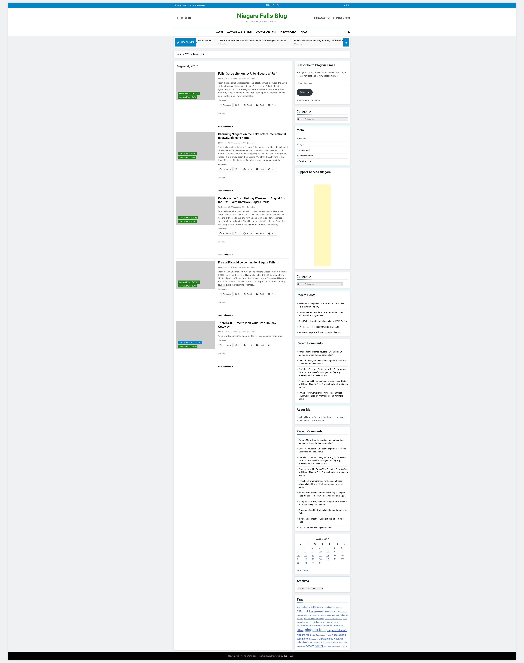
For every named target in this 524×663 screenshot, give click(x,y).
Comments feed (306, 155)
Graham (223, 78)
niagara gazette (325, 635)
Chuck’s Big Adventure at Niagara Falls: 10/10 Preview (312, 5)
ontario (311, 642)
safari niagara (337, 642)
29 (305, 563)
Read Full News (224, 126)
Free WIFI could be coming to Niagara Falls (246, 262)
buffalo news (317, 607)
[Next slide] (348, 5)
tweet (303, 646)
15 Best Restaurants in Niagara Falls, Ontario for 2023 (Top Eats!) (276, 40)
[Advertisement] (322, 225)
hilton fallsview (337, 619)
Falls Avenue (312, 615)
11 (327, 551)
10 (320, 551)
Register (302, 138)
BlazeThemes (289, 656)
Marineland (301, 625)
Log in (301, 144)
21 (298, 559)
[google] (185, 18)
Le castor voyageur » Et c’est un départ (316, 360)
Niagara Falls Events (188, 218)
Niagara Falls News (187, 97)
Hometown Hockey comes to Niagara (328, 496)
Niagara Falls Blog (262, 15)
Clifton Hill (303, 611)
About (219, 32)
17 (320, 555)
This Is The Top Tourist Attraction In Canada (319, 327)
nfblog (300, 630)
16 (313, 555)
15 (305, 555)
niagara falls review (308, 634)
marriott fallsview (312, 625)
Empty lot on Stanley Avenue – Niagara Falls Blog (321, 501)
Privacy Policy (288, 32)
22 (305, 559)
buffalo (307, 607)
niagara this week (330, 638)
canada (327, 607)
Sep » (305, 570)
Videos (303, 32)
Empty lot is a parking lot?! (321, 355)
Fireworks (328, 619)
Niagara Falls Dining (187, 346)
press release (326, 642)
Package (317, 642)
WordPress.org (305, 161)
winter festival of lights (338, 646)
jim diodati (321, 622)
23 (313, 559)
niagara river (315, 639)
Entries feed (304, 150)
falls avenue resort (324, 615)
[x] (182, 18)
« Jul (299, 570)
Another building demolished (312, 504)
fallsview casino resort (314, 618)
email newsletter (328, 611)
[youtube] (189, 18)
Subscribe (304, 92)
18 (327, 555)
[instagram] (178, 18)
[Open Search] (344, 32)
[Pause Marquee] (346, 42)
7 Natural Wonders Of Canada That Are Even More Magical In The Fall (202, 40)
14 (298, 555)
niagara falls (315, 630)
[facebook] (175, 18)
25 (327, 559)
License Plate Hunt (266, 32)
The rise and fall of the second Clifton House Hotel (339, 40)
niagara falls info (337, 630)
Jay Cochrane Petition (239, 32)
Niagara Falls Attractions (190, 342)
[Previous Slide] (344, 5)
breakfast (301, 607)
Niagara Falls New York (189, 93)
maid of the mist (333, 622)
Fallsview (335, 615)
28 (298, 563)
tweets (310, 646)
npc (307, 642)
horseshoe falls (312, 622)
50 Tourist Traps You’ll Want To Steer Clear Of (319, 332)
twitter (319, 646)
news (320, 625)
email (313, 611)
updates (327, 646)
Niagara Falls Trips (187, 157)
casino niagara (336, 607)
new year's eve (338, 625)
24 (320, 559)
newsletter (328, 625)
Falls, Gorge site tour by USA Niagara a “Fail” (248, 73)
